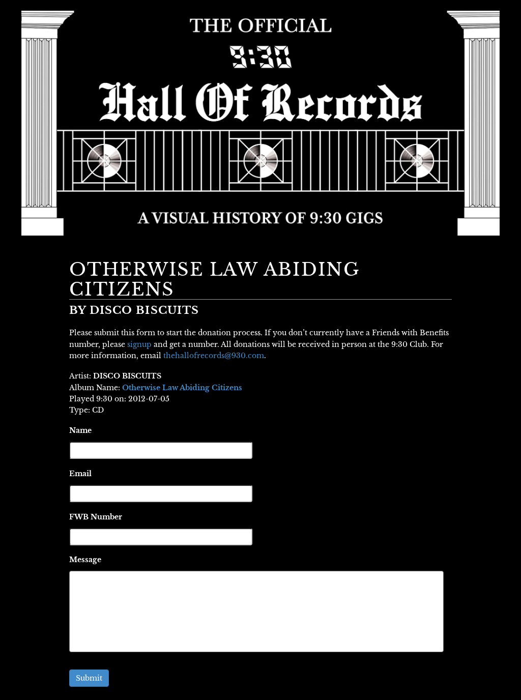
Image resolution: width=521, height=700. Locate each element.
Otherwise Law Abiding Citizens (182, 387)
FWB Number (95, 516)
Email (80, 473)
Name (80, 430)
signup (139, 344)
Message (85, 559)
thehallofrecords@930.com (213, 355)
